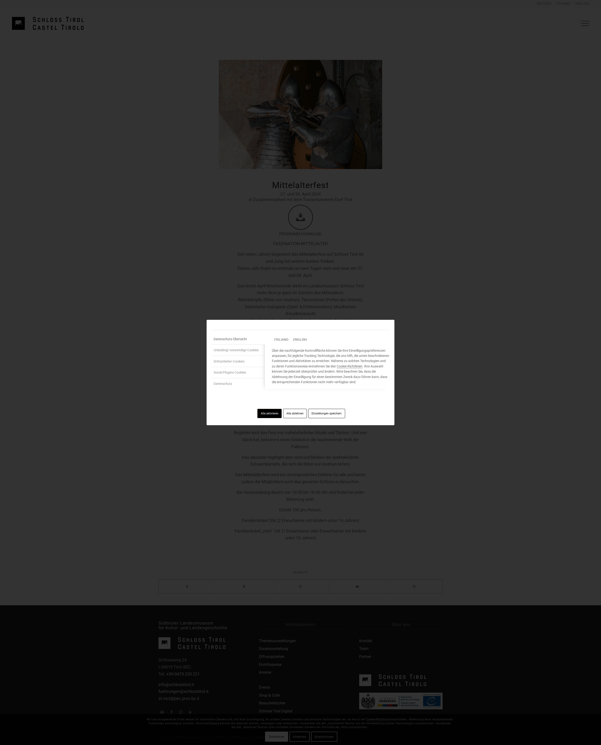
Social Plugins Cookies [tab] (230, 372)
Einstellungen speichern (327, 413)
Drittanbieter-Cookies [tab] (229, 361)
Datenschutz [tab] (223, 384)
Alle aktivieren (269, 413)
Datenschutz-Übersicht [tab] (230, 339)
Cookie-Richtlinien (349, 366)
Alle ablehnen (295, 413)
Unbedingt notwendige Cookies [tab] (236, 350)
